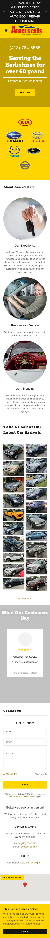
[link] (25, 30)
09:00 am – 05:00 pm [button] (30, 863)
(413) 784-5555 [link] (25, 47)
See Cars (25, 92)
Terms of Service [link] (29, 797)
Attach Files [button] (11, 774)
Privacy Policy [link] (14, 797)
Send (25, 784)
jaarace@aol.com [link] (28, 847)
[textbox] (25, 731)
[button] (6, 30)
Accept (25, 931)
